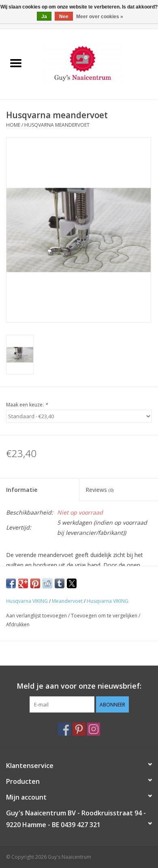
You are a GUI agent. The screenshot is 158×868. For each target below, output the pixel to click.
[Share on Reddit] (47, 583)
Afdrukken (18, 624)
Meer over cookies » (99, 16)
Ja (44, 16)
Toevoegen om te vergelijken (105, 615)
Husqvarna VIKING (27, 601)
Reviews (99, 490)
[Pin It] (35, 583)
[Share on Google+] (23, 583)
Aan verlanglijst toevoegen (37, 615)
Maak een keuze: (27, 404)
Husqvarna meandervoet (57, 124)
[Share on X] (72, 583)
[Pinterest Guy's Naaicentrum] (79, 729)
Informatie (21, 490)
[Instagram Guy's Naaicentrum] (93, 729)
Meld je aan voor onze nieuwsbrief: (79, 686)
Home (13, 124)
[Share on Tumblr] (59, 583)
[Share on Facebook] (11, 583)
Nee (63, 16)
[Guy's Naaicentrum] (94, 64)
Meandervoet (67, 601)
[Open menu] (16, 63)
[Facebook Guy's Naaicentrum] (64, 729)
